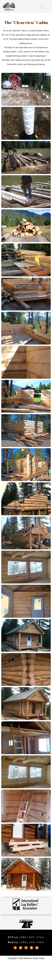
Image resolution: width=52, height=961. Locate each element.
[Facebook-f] (15, 947)
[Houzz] (37, 947)
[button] (42, 6)
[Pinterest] (31, 947)
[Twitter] (20, 947)
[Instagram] (26, 947)
